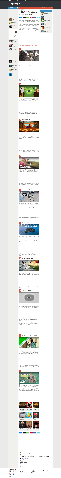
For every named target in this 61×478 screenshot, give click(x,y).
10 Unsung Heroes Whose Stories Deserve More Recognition (47, 14)
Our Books (21, 472)
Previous (48, 7)
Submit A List (32, 470)
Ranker (32, 472)
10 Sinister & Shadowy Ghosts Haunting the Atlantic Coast (14, 66)
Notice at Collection (11, 476)
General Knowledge (19, 0)
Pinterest (46, 470)
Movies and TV (13, 25)
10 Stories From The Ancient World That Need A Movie (29, 45)
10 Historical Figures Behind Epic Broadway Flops (14, 62)
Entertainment (14, 0)
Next (51, 7)
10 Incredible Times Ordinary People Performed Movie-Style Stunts (47, 28)
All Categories (11, 7)
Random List (45, 7)
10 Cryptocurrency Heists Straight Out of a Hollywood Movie (15, 45)
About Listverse (21, 473)
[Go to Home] (14, 6)
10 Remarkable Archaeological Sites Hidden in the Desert (14, 41)
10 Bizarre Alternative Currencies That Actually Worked (15, 70)
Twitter (43, 470)
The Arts (13, 60)
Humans (20, 9)
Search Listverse (21, 471)
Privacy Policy (10, 473)
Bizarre (11, 0)
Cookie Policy (13, 473)
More (31, 0)
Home (20, 470)
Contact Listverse (33, 471)
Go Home (9, 0)
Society (29, 0)
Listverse (10, 471)
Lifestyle (23, 0)
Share (42, 7)
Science (26, 0)
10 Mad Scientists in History (47, 20)
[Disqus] (36, 459)
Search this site (51, 0)
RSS (47, 470)
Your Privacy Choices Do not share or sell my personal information (12, 475)
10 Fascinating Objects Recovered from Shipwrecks (14, 74)
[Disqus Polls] (35, 443)
